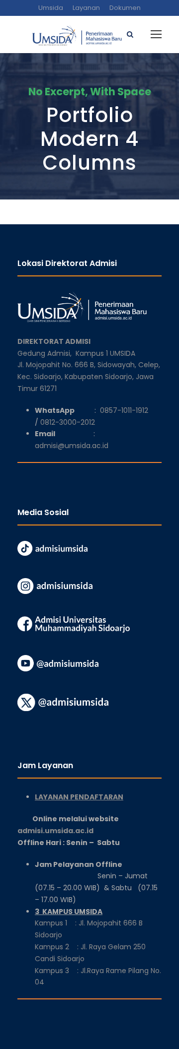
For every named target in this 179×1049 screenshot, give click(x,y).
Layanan (86, 7)
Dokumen (125, 7)
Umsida (50, 7)
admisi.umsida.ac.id (80, 831)
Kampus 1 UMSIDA (105, 353)
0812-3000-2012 (67, 422)
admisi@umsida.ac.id (71, 446)
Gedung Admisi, (46, 353)
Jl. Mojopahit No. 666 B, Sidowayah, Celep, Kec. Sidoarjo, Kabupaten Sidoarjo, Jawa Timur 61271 (88, 376)
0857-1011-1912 (124, 410)
